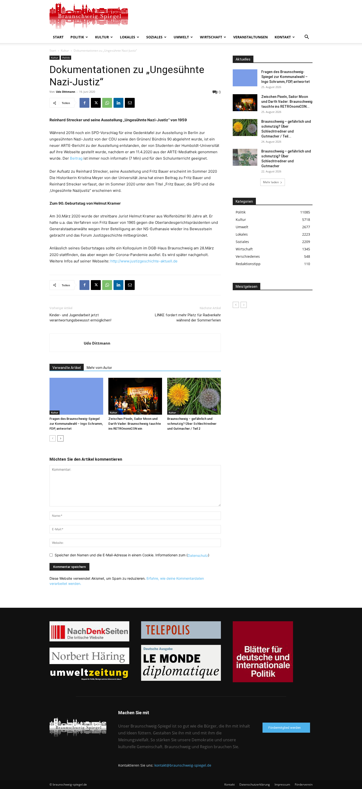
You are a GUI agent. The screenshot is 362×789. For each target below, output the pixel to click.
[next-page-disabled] (244, 305)
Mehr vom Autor (99, 368)
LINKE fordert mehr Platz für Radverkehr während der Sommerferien (188, 317)
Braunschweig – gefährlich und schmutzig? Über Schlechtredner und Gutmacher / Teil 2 (191, 423)
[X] (96, 103)
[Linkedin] (118, 103)
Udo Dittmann (65, 91)
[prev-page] (52, 438)
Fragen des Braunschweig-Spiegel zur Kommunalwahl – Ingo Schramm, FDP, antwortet (76, 423)
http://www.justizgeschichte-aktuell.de (144, 261)
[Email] (130, 103)
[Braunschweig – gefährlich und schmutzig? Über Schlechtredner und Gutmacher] (245, 157)
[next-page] (60, 438)
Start (58, 37)
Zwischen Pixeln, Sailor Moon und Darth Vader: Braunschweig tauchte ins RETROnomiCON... (286, 101)
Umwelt (181, 37)
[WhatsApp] (107, 103)
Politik (77, 37)
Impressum (282, 784)
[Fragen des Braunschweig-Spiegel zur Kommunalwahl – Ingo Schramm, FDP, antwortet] (76, 396)
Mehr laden (271, 182)
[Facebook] (84, 103)
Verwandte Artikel (66, 368)
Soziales (154, 37)
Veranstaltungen (250, 37)
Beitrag (76, 158)
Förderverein (304, 784)
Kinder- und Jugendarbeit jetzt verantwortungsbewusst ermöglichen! (80, 317)
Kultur (102, 37)
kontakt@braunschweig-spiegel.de (182, 765)
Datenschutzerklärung (254, 784)
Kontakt (283, 37)
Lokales (127, 37)
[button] (307, 37)
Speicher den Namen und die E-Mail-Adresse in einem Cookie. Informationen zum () (132, 555)
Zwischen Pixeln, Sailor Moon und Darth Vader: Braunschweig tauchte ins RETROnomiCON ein (134, 423)
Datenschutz (198, 555)
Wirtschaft (211, 37)
